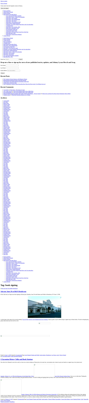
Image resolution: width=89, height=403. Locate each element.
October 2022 (6, 144)
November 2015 (6, 248)
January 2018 (6, 215)
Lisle (82, 399)
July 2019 (5, 193)
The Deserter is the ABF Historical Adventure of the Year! (16, 81)
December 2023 (6, 129)
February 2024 (6, 127)
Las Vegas (53, 355)
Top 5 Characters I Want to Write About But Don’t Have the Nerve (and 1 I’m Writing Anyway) (24, 84)
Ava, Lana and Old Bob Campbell (13, 15)
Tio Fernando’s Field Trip (11, 29)
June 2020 (5, 179)
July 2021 (5, 163)
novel (58, 355)
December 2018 (6, 202)
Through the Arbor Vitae (11, 30)
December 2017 (6, 217)
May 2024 (5, 123)
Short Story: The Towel (11, 20)
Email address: (4, 70)
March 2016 (6, 243)
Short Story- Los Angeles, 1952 (13, 27)
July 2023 (5, 135)
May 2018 (5, 210)
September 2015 (6, 250)
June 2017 (5, 224)
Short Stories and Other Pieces (10, 14)
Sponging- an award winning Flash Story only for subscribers (19, 24)
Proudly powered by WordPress (8, 401)
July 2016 (5, 238)
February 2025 (6, 117)
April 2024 (5, 124)
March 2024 (6, 125)
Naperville (86, 399)
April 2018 (5, 212)
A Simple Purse (9, 25)
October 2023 (6, 132)
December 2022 (6, 142)
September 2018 (6, 205)
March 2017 (6, 228)
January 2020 (6, 185)
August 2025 (6, 110)
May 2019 (5, 195)
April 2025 (5, 114)
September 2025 (6, 109)
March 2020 (6, 183)
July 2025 (5, 112)
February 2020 (6, 184)
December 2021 (6, 157)
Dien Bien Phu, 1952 (10, 33)
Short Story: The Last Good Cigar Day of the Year (17, 32)
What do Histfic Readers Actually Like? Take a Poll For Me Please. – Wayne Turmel (22, 93)
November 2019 (6, 188)
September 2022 (6, 145)
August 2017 (6, 222)
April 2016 (5, 241)
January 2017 (6, 230)
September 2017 (6, 220)
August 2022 (6, 147)
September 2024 (6, 120)
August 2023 (6, 134)
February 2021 (6, 169)
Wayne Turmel (4, 3)
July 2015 (5, 253)
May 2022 (5, 150)
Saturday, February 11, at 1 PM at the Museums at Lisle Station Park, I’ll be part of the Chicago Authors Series (35, 376)
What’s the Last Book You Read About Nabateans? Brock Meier (56, 93)
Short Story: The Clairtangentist (13, 19)
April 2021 (5, 167)
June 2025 (5, 113)
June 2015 (5, 254)
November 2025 (6, 107)
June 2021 (5, 164)
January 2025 (6, 118)
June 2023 (5, 137)
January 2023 (6, 140)
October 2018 (6, 204)
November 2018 (6, 203)
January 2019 (6, 200)
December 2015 (6, 246)
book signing (43, 355)
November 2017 (6, 218)
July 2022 (5, 148)
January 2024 (6, 128)
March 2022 (6, 153)
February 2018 (6, 214)
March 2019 (6, 198)
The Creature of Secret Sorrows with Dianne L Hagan (15, 79)
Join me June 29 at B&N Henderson (13, 291)
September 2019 (6, 190)
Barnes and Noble (35, 355)
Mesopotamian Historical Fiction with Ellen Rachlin (14, 80)
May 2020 (5, 180)
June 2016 (5, 239)
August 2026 (6, 100)
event (71, 399)
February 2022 (6, 154)
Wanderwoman (6, 95)
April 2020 (5, 182)
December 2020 (6, 172)
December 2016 (6, 232)
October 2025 (6, 108)
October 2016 (6, 234)
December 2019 (6, 187)
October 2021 (6, 159)
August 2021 (6, 162)
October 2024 (6, 119)
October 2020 (6, 174)
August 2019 (6, 192)
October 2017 (6, 219)
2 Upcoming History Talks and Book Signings (17, 359)
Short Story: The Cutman (11, 18)
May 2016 (5, 240)
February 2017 (6, 229)
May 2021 (5, 165)
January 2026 (6, 105)
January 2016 (6, 245)
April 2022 (5, 152)
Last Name (3, 68)
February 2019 (6, 199)
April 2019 (5, 197)
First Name (3, 65)
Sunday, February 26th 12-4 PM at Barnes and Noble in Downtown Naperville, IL (39, 394)
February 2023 (6, 139)
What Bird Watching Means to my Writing (21, 95)
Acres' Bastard (27, 355)
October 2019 (6, 189)
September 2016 (6, 235)
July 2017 (5, 223)
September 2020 (6, 175)
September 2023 (6, 133)
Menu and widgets (4, 8)
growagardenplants (7, 92)
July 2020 (5, 178)
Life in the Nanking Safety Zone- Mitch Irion (23, 91)
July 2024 (5, 122)
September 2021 (6, 160)
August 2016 (6, 236)
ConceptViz (6, 90)
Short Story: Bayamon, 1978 (12, 28)
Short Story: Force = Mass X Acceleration (15, 17)
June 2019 (5, 194)
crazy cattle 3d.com (7, 91)
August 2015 (6, 251)
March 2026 (6, 103)
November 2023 (6, 130)
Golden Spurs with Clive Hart (9, 82)
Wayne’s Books (6, 13)
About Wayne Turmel (8, 12)
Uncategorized (19, 355)
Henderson (48, 355)
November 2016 (6, 233)
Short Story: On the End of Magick (14, 34)
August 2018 (6, 207)
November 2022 (6, 143)
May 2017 (5, 225)
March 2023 (6, 138)
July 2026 (5, 102)
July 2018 (5, 208)
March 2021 (6, 168)
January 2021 (6, 170)
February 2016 (6, 244)
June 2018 (5, 209)
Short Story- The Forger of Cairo (13, 22)
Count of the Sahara (65, 399)
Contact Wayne (6, 35)
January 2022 (6, 155)
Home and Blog (6, 10)
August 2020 (6, 177)
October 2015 (6, 249)
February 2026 (6, 104)
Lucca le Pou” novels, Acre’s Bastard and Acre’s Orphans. (35, 319)
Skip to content (4, 1)
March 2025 (6, 115)
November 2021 (6, 158)
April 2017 (5, 227)
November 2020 (6, 173)
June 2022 (5, 149)
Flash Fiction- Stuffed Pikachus (13, 23)
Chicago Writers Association (54, 399)
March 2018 (6, 213)
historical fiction (76, 399)
